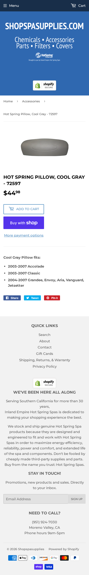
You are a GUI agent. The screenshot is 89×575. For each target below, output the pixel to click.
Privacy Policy (45, 366)
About (44, 341)
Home (8, 101)
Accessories (31, 101)
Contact (45, 347)
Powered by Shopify (64, 549)
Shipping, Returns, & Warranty (44, 360)
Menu (14, 5)
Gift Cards (44, 353)
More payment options (24, 235)
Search (44, 335)
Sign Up (77, 499)
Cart (81, 5)
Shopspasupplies (31, 549)
